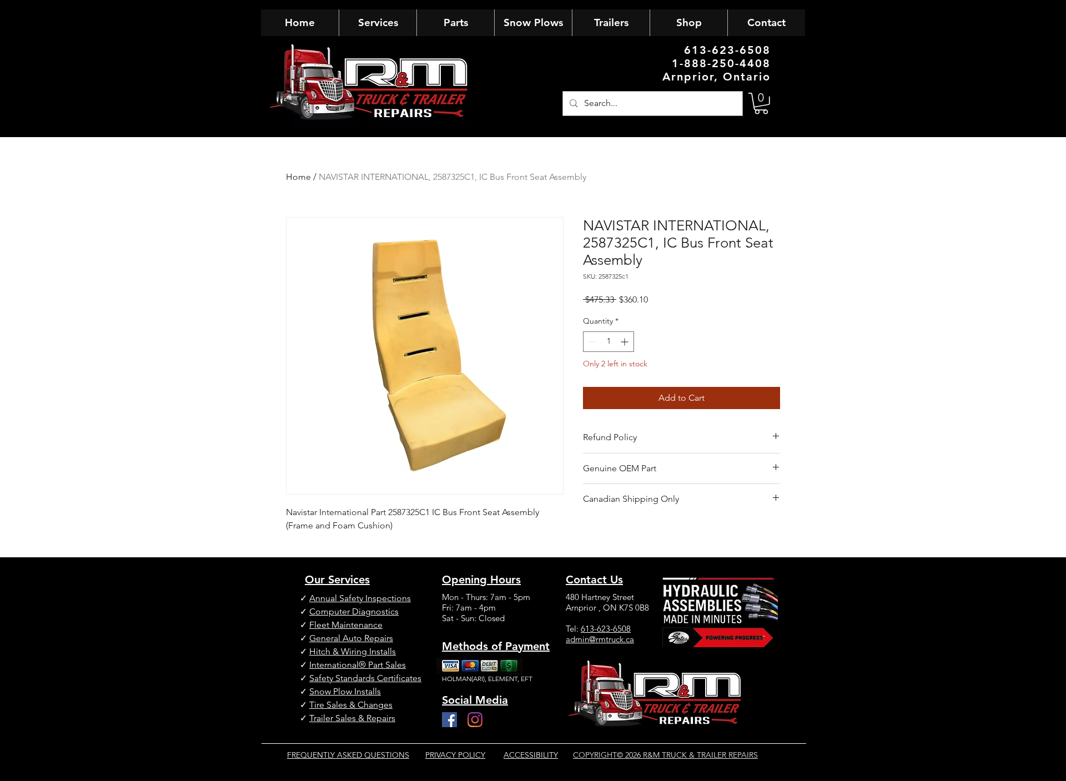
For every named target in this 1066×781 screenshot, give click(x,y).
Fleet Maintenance (346, 624)
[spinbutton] (609, 341)
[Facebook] (449, 719)
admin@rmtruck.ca (600, 639)
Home (298, 177)
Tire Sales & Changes (351, 704)
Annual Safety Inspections (360, 598)
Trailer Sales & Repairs (352, 718)
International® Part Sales (357, 664)
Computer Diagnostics (354, 611)
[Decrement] (592, 341)
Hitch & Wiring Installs (352, 651)
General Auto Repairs (351, 638)
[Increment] (625, 341)
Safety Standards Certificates (365, 678)
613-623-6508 (606, 628)
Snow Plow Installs (345, 691)
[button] (761, 103)
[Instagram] (474, 719)
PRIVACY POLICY (455, 755)
